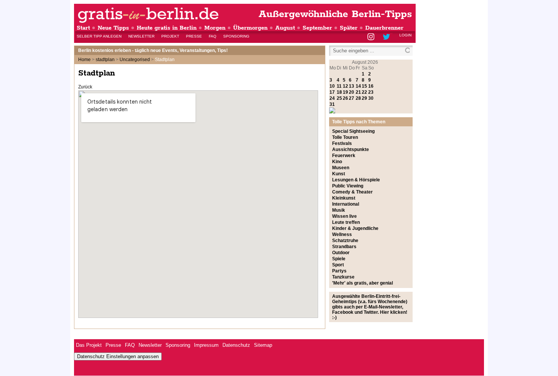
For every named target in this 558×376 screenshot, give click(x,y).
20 (351, 92)
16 (371, 86)
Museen (340, 167)
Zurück (85, 87)
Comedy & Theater (352, 192)
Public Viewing (347, 186)
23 (371, 92)
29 (364, 98)
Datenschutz (236, 345)
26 (345, 98)
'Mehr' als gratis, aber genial (362, 283)
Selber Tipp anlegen (99, 36)
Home (84, 59)
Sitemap (263, 345)
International (345, 204)
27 (351, 98)
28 (358, 98)
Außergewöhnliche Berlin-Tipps (335, 14)
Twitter (387, 37)
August (285, 27)
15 (364, 86)
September (317, 27)
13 (351, 86)
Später (349, 27)
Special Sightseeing (353, 131)
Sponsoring (236, 36)
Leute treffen (346, 222)
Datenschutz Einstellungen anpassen (118, 356)
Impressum (206, 345)
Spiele (338, 258)
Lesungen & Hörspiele (356, 179)
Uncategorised (135, 59)
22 (364, 92)
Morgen (214, 27)
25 (339, 98)
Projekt (170, 36)
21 (358, 92)
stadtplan (105, 59)
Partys (339, 271)
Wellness (342, 234)
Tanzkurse (343, 277)
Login (405, 35)
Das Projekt (89, 345)
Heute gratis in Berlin (167, 27)
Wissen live (344, 216)
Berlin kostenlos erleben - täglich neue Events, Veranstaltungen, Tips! (153, 50)
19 (345, 92)
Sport (338, 264)
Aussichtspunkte (350, 149)
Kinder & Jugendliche (355, 228)
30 (371, 98)
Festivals (342, 143)
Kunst (338, 173)
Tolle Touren (345, 137)
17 (332, 92)
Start (83, 27)
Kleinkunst (343, 198)
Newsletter (141, 36)
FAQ (212, 36)
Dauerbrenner (384, 27)
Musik (338, 210)
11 (339, 86)
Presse (194, 36)
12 (345, 86)
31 (332, 104)
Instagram (371, 37)
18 (339, 92)
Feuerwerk (343, 155)
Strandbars (344, 246)
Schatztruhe (345, 240)
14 (358, 86)
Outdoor (341, 252)
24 (332, 98)
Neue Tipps (113, 27)
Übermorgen (250, 27)
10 (332, 86)
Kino (337, 161)
